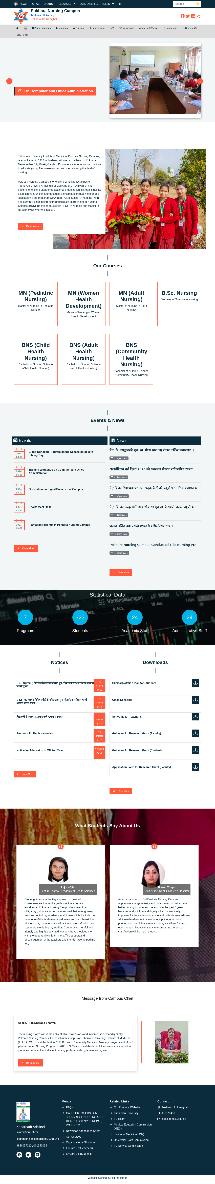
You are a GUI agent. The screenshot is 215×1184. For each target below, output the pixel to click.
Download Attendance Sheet (83, 1131)
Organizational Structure (80, 1142)
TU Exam (119, 1118)
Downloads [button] (128, 28)
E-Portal (23, 34)
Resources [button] (171, 28)
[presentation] (9, 81)
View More (28, 548)
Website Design (97, 1177)
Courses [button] (63, 28)
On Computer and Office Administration (58, 91)
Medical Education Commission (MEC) (133, 1126)
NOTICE (35, 4)
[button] (17, 28)
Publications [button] (97, 28)
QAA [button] (112, 28)
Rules (106, 4)
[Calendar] (120, 4)
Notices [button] (79, 28)
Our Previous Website (127, 1107)
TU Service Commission (128, 1145)
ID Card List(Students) (79, 1153)
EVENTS (48, 4)
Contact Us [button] (190, 28)
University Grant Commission (131, 1140)
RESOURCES (64, 4)
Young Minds (119, 1177)
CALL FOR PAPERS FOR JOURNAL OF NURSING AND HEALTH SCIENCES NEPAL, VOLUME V (84, 1119)
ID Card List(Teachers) (79, 1148)
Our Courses (73, 1136)
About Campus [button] (42, 28)
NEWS (23, 4)
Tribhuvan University (126, 1113)
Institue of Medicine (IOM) (129, 1134)
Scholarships (89, 4)
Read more (32, 226)
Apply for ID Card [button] (148, 28)
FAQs (69, 1107)
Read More (32, 1062)
